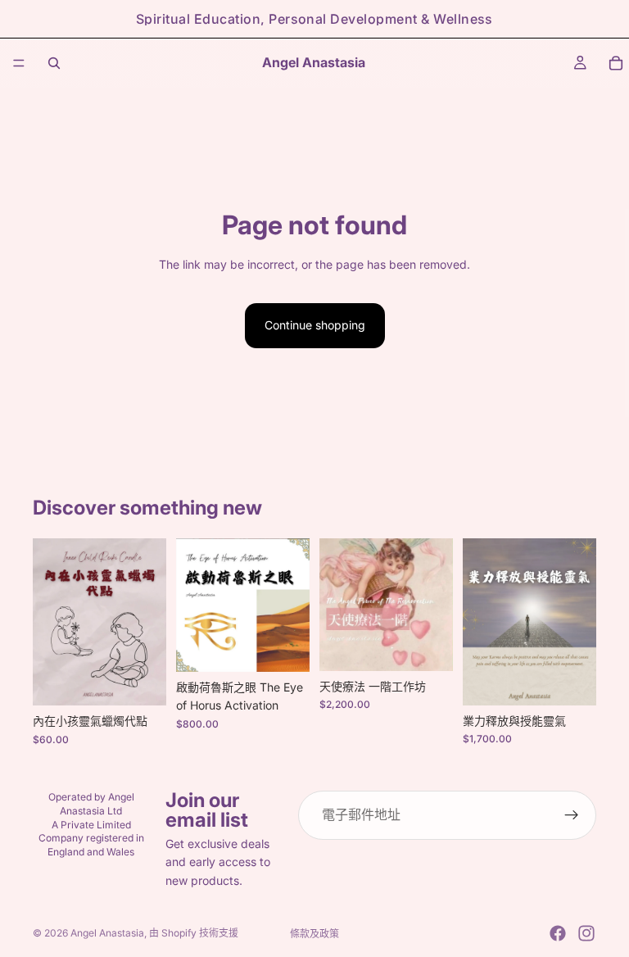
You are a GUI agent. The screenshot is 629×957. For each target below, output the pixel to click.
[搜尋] (54, 63)
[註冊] (571, 815)
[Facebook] (558, 933)
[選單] (19, 63)
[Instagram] (586, 933)
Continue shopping (315, 325)
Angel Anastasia (107, 933)
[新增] (141, 681)
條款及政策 (314, 934)
